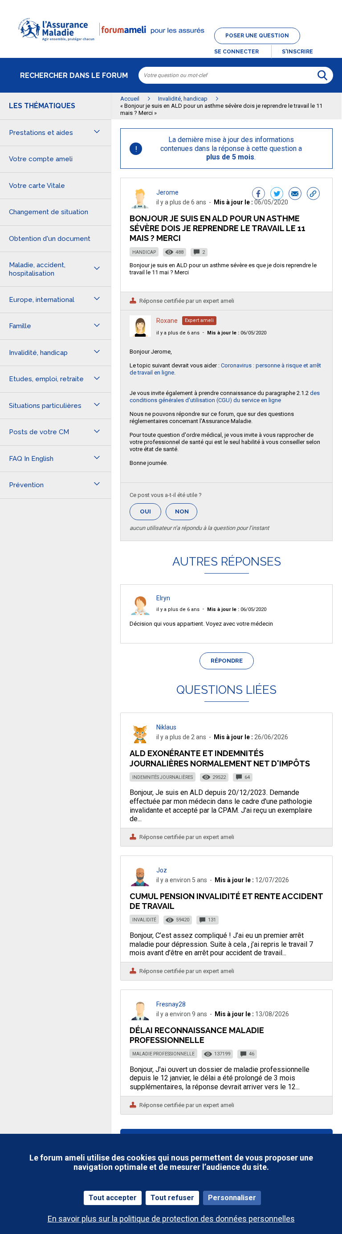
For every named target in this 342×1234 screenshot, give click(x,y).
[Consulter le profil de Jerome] (140, 206)
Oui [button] (150, 511)
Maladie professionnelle (163, 1053)
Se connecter (236, 52)
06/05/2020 (236, 333)
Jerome (167, 192)
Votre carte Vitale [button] (37, 186)
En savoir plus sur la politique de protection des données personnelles (171, 1218)
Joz (161, 870)
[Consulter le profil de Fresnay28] (140, 1018)
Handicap (144, 252)
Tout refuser (172, 1197)
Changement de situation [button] (48, 212)
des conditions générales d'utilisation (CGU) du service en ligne (225, 396)
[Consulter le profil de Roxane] (140, 334)
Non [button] (186, 514)
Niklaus (166, 727)
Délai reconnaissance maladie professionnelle (197, 1035)
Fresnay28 (171, 1004)
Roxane (167, 320)
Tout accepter (113, 1197)
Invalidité (144, 919)
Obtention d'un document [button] (49, 239)
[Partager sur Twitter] (276, 194)
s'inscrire (297, 52)
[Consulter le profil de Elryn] (140, 612)
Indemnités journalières (162, 777)
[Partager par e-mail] (295, 194)
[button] (171, 46)
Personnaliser (232, 1197)
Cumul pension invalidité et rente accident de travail (226, 901)
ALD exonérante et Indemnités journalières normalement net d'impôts (220, 758)
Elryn (163, 598)
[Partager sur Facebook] (258, 194)
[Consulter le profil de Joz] (140, 884)
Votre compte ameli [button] (41, 159)
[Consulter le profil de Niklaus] (140, 741)
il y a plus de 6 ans (178, 333)
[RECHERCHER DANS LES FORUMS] (322, 75)
